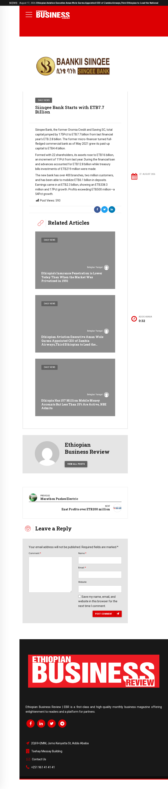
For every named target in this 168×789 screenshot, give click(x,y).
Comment (35, 553)
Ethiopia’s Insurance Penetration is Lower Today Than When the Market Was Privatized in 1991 (71, 277)
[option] (75, 67)
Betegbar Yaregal (95, 267)
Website (82, 582)
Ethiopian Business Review (87, 448)
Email (82, 567)
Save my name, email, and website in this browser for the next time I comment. (97, 601)
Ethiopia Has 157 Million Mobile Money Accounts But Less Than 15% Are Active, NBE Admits (73, 404)
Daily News (44, 100)
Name (82, 553)
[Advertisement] (147, 104)
